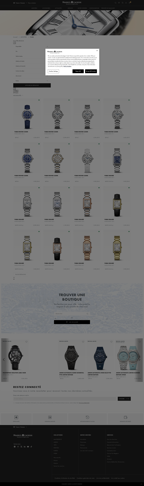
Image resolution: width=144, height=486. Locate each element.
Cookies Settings (53, 71)
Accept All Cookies (91, 71)
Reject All (78, 71)
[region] (72, 62)
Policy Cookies (67, 66)
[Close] (97, 50)
